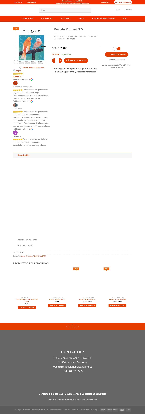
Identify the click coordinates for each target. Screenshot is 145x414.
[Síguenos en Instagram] (72, 326)
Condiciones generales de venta (51, 409)
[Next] (131, 290)
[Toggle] (15, 155)
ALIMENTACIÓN (27, 18)
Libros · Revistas (89, 36)
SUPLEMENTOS (46, 18)
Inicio (56, 36)
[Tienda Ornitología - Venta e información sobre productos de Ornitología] (24, 10)
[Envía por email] (119, 49)
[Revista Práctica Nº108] (57, 281)
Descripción (23, 155)
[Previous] (13, 290)
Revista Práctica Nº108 (57, 299)
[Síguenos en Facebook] (68, 326)
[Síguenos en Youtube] (77, 326)
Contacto (43, 394)
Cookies (67, 409)
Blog (125, 18)
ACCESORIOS (65, 18)
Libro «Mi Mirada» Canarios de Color (27, 301)
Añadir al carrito (76, 61)
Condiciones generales (94, 394)
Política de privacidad (30, 409)
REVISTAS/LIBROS (70, 36)
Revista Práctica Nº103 (117, 299)
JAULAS (82, 18)
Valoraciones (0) (25, 245)
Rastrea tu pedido (123, 2)
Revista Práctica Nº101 (87, 299)
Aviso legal (17, 409)
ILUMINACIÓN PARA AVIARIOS (103, 18)
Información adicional (27, 240)
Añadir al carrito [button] (27, 307)
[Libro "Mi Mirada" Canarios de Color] (27, 281)
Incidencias (56, 394)
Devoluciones (72, 394)
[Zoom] (16, 62)
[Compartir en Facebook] (115, 49)
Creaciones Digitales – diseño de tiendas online (82, 399)
